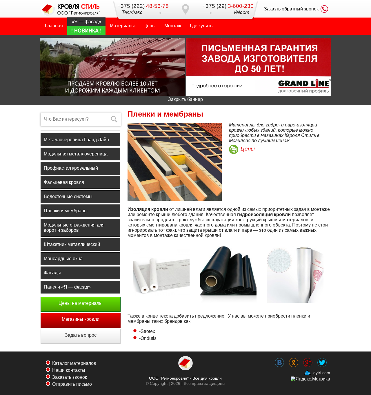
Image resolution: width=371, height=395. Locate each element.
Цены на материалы (81, 303)
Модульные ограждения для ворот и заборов (74, 227)
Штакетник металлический (72, 244)
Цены (149, 25)
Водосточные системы (68, 196)
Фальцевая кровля (64, 182)
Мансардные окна (63, 258)
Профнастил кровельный (71, 168)
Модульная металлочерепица (76, 153)
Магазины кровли (80, 319)
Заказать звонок (69, 377)
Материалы (122, 25)
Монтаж (172, 25)
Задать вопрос (81, 335)
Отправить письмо (72, 384)
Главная (54, 25)
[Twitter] (322, 358)
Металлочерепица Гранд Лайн (76, 139)
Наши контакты (68, 370)
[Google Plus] (308, 358)
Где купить (201, 25)
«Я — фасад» (86, 21)
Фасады (52, 272)
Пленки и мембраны (66, 210)
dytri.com (321, 372)
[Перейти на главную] (71, 9)
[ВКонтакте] (279, 358)
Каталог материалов (74, 363)
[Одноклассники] (294, 358)
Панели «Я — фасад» (67, 287)
